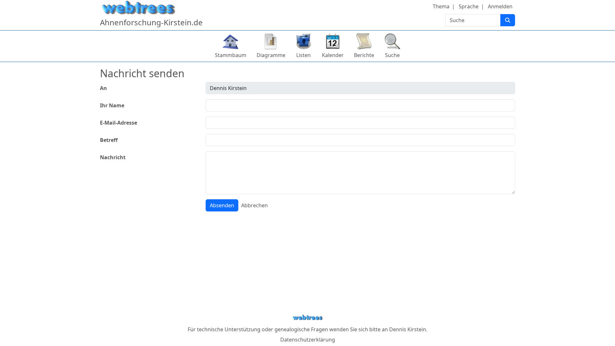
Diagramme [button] (271, 55)
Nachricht (113, 157)
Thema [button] (441, 6)
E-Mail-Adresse (118, 122)
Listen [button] (303, 55)
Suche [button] (392, 55)
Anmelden (500, 6)
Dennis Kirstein (407, 329)
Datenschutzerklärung (307, 339)
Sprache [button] (469, 6)
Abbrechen (254, 205)
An (103, 88)
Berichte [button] (364, 55)
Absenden (222, 205)
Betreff (109, 140)
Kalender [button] (333, 55)
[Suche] (507, 20)
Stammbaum (230, 55)
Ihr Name (112, 105)
